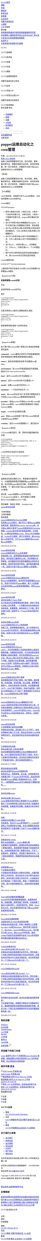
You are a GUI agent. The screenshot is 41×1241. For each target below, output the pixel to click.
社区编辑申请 (6, 135)
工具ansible (10, 798)
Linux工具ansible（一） (15, 973)
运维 (13, 507)
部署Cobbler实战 (13, 820)
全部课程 (4, 35)
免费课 (3, 16)
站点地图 (9, 1143)
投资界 (19, 1205)
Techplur (24, 1114)
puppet (3, 507)
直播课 (25, 33)
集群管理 (15, 919)
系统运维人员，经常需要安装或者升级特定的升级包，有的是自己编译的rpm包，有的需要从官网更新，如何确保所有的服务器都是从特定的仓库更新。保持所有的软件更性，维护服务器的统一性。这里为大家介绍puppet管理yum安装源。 (20, 561)
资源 (6, 43)
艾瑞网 (16, 1200)
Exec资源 (14, 625)
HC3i (19, 1114)
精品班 (3, 11)
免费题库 (20, 38)
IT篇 (12, 727)
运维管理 (4, 867)
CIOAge (14, 1114)
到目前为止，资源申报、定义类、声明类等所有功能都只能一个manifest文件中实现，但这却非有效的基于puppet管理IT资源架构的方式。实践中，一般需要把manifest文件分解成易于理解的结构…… (20, 779)
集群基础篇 (12, 897)
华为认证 (28, 35)
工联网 (14, 1202)
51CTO (8, 1114)
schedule (14, 520)
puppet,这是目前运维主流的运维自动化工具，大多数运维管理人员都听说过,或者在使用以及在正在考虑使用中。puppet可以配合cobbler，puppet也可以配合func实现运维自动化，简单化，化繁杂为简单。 (20, 710)
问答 (10, 43)
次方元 (24, 1205)
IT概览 (8, 870)
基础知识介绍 (17, 702)
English (8, 1148)
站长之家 (22, 1200)
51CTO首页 (5, 2)
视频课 (3, 33)
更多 (12, 1066)
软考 (15, 35)
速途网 (28, 1200)
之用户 (12, 677)
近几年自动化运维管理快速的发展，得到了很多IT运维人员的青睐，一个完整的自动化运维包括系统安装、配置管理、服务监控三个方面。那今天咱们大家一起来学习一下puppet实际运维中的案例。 (20, 608)
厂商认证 (35, 35)
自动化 (8, 507)
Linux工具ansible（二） (15, 949)
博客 (3, 5)
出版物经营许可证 (16, 1187)
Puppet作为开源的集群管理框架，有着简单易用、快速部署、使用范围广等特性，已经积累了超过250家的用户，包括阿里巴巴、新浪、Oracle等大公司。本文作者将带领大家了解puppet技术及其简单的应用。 (20, 905)
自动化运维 (5, 622)
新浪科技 (4, 1197)
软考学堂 (32, 33)
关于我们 (9, 1138)
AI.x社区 (27, 1233)
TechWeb (9, 1200)
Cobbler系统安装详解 (15, 922)
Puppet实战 (14, 622)
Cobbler (13, 840)
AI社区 (8, 123)
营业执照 (5, 1187)
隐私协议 (9, 1154)
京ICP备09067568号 (16, 1171)
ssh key (11, 647)
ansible (16, 969)
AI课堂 (3, 24)
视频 (7, 117)
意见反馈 (9, 1146)
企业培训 (4, 19)
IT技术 (3, 38)
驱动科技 (33, 1197)
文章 (3, 43)
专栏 (17, 43)
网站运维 (4, 768)
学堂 (3, 8)
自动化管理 (12, 768)
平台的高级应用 (14, 771)
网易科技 (19, 1197)
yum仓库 (14, 553)
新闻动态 (9, 1141)
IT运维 (3, 746)
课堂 (13, 43)
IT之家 (9, 1202)
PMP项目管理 (11, 38)
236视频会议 (29, 1202)
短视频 (20, 33)
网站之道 (12, 749)
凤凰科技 (26, 1197)
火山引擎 (31, 1205)
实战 (11, 600)
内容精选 (9, 114)
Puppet (10, 867)
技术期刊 (9, 125)
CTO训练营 (30, 1128)
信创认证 (21, 35)
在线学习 (4, 41)
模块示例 (15, 578)
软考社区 (4, 13)
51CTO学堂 (10, 1128)
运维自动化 (5, 840)
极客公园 (20, 1202)
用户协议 (9, 1151)
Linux (3, 969)
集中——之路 (15, 842)
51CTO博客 (10, 1120)
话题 (7, 120)
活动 (7, 128)
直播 (21, 43)
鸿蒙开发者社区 (7, 22)
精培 (16, 1128)
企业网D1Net (11, 1205)
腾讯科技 (11, 1197)
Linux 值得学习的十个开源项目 (13, 1056)
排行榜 (14, 33)
